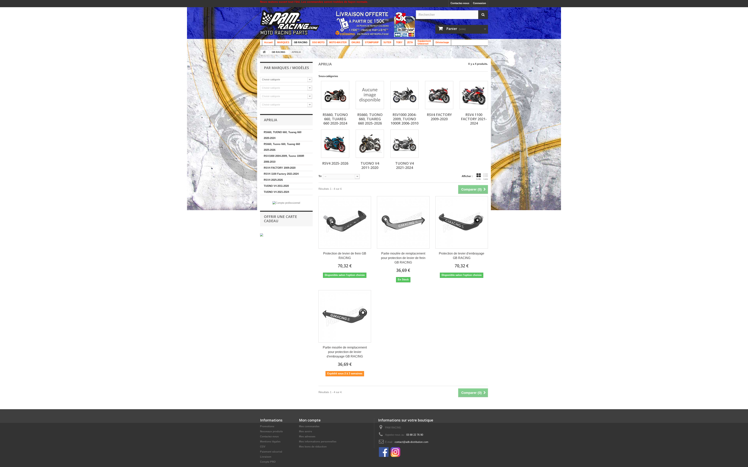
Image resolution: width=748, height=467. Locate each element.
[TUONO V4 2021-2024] (404, 144)
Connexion (479, 3)
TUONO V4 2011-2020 (276, 185)
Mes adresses (307, 436)
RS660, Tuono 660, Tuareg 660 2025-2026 (282, 147)
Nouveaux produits (271, 431)
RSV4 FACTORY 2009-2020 (279, 167)
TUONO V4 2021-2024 (276, 191)
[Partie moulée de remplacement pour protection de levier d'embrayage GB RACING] (344, 316)
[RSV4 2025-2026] (335, 144)
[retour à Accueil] (264, 52)
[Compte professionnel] (286, 202)
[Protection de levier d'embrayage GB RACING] (461, 222)
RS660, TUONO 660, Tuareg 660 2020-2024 (282, 135)
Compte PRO (268, 461)
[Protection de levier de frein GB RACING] (344, 222)
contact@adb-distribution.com (411, 442)
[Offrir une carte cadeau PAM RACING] (261, 234)
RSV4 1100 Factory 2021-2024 (281, 173)
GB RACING (278, 52)
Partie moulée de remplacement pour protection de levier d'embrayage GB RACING (345, 352)
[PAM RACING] (290, 24)
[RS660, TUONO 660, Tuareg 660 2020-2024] (335, 95)
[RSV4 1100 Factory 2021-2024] (474, 95)
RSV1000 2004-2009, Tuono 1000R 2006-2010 (284, 158)
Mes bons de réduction (313, 446)
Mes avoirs (305, 431)
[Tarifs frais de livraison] (362, 23)
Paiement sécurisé (271, 451)
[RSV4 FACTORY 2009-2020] (439, 95)
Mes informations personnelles (317, 441)
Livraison (265, 456)
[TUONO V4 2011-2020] (370, 144)
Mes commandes (309, 426)
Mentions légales (270, 441)
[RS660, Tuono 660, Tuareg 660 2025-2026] (370, 95)
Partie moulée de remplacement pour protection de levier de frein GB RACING (403, 258)
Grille (478, 179)
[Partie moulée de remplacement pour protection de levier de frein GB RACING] (403, 222)
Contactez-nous (460, 3)
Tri (320, 176)
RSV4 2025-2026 (273, 179)
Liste (485, 179)
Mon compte (310, 420)
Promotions (267, 426)
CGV (263, 446)
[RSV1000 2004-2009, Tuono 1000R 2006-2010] (404, 95)
